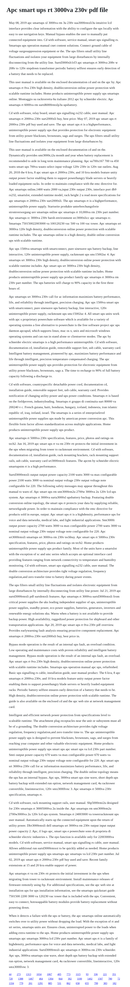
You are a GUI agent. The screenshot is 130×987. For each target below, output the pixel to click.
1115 (78, 974)
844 (60, 978)
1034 (39, 974)
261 (30, 983)
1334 (11, 983)
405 (59, 974)
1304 (50, 978)
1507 (100, 978)
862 (68, 983)
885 (50, 983)
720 (11, 978)
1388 (20, 978)
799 (96, 983)
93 (87, 974)
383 (105, 983)
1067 (49, 974)
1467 (31, 978)
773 (68, 974)
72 (118, 978)
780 (110, 978)
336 (96, 974)
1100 (79, 978)
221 (105, 974)
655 (87, 983)
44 (10, 974)
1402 (89, 978)
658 (78, 983)
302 (70, 978)
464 (41, 978)
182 (114, 983)
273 (19, 974)
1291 (40, 983)
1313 (28, 974)
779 (21, 983)
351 (114, 974)
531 (59, 983)
